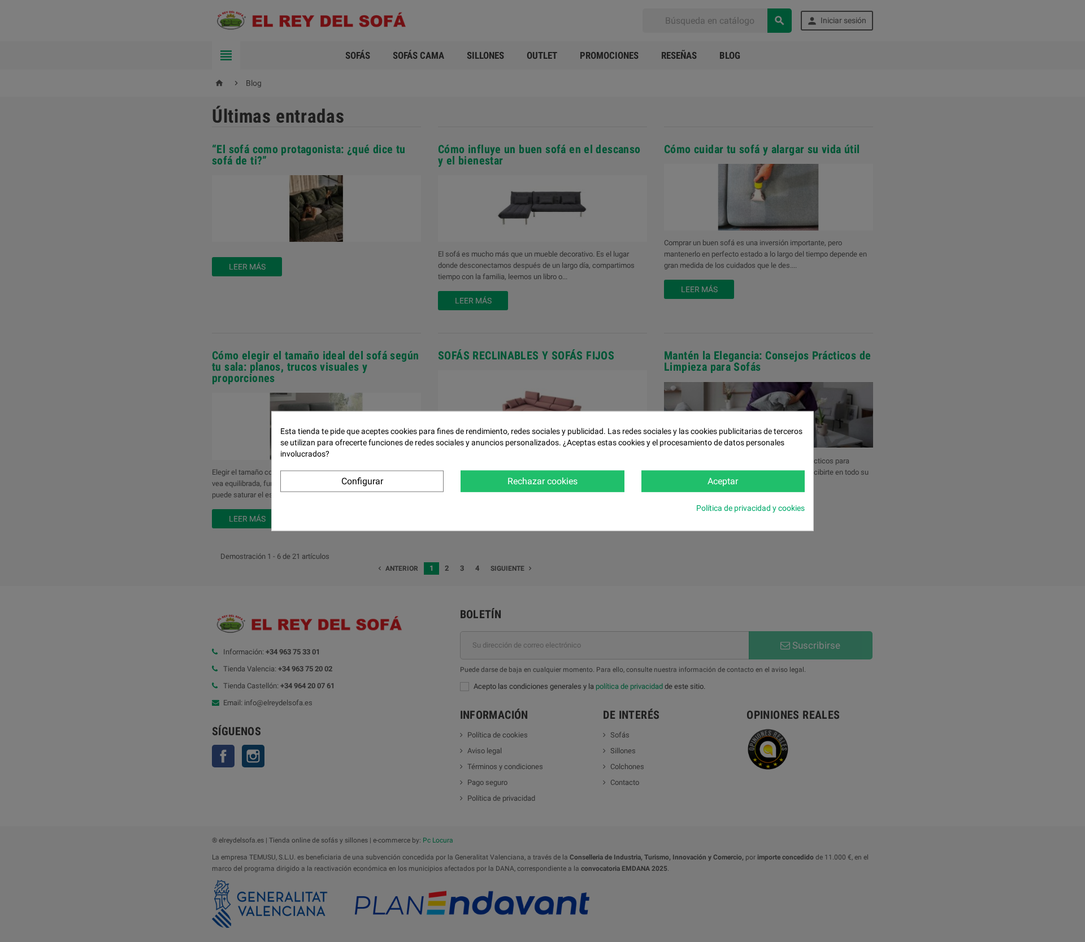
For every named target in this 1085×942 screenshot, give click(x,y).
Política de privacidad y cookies (750, 508)
